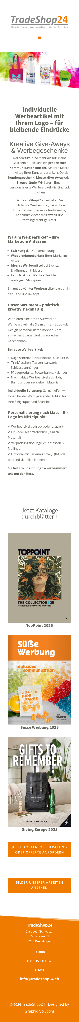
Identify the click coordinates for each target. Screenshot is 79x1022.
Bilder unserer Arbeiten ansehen (39, 885)
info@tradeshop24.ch (39, 979)
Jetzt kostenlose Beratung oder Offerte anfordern (39, 849)
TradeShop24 (33, 1004)
